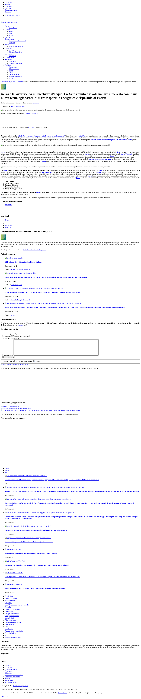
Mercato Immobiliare (16, 46)
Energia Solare (10, 633)
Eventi (11, 33)
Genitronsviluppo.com (8, 82)
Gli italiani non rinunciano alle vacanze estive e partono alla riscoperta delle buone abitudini (37, 565)
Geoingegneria (14, 74)
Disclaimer (8, 673)
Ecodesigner (9, 596)
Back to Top (5, 696)
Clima (11, 72)
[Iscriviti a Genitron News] (10, 407)
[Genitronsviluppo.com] (9, 22)
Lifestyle (12, 78)
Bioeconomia (9, 39)
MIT (6, 635)
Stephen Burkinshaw (96, 159)
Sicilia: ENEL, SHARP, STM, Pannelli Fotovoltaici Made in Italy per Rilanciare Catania (36, 530)
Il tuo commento (7, 355)
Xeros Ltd (107, 159)
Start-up (7, 37)
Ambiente (8, 65)
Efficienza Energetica (13, 637)
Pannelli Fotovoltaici (13, 609)
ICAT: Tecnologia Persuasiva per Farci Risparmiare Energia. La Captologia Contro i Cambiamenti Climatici (43, 292)
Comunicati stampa (11, 10)
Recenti (7, 470)
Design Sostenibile (12, 614)
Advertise (8, 12)
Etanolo (8, 607)
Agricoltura (13, 67)
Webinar (12, 43)
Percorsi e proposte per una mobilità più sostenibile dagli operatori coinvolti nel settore (35, 588)
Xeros (93, 140)
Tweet (7, 220)
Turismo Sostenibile (15, 76)
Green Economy (11, 598)
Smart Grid (12, 61)
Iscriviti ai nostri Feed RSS (13, 15)
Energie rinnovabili (23, 300)
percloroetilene (47, 172)
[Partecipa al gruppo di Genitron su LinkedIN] (16, 408)
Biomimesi (12, 56)
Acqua (11, 71)
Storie (11, 31)
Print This (8, 227)
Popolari (7, 468)
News (7, 26)
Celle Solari (9, 618)
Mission (7, 4)
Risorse (7, 30)
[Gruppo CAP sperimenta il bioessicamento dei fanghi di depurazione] (28, 538)
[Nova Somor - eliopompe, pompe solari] (14, 364)
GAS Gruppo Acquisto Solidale (17, 605)
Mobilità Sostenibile (15, 63)
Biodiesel (8, 603)
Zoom (11, 35)
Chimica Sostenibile (15, 52)
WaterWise (81, 136)
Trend (7, 44)
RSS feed (31, 127)
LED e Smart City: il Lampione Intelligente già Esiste (23, 262)
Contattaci (8, 6)
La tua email (15, 336)
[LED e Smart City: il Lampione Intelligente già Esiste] (14, 258)
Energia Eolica (10, 600)
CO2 (6, 627)
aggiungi (20, 325)
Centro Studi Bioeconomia (17, 41)
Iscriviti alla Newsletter (12, 677)
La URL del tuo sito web (10, 338)
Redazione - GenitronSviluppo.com (34, 250)
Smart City (8, 59)
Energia (11, 50)
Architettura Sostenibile (14, 631)
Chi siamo (8, 2)
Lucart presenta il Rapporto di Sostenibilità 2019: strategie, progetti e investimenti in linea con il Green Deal (42, 577)
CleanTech (8, 48)
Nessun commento (32, 113)
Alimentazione (14, 69)
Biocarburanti (10, 624)
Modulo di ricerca (8, 361)
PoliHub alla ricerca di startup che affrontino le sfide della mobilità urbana (31, 553)
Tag (6, 472)
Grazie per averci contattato (14, 675)
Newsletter (8, 8)
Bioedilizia (9, 611)
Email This (8, 225)
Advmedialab (62, 693)
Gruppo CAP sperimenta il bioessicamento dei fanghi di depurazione (29, 542)
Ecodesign (8, 54)
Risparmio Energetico (18, 106)
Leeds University (127, 154)
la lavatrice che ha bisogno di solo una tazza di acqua (113, 140)
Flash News (13, 28)
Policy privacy (9, 680)
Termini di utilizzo (11, 682)
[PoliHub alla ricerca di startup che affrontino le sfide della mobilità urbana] (14, 549)
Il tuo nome (9, 334)
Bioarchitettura (10, 58)
